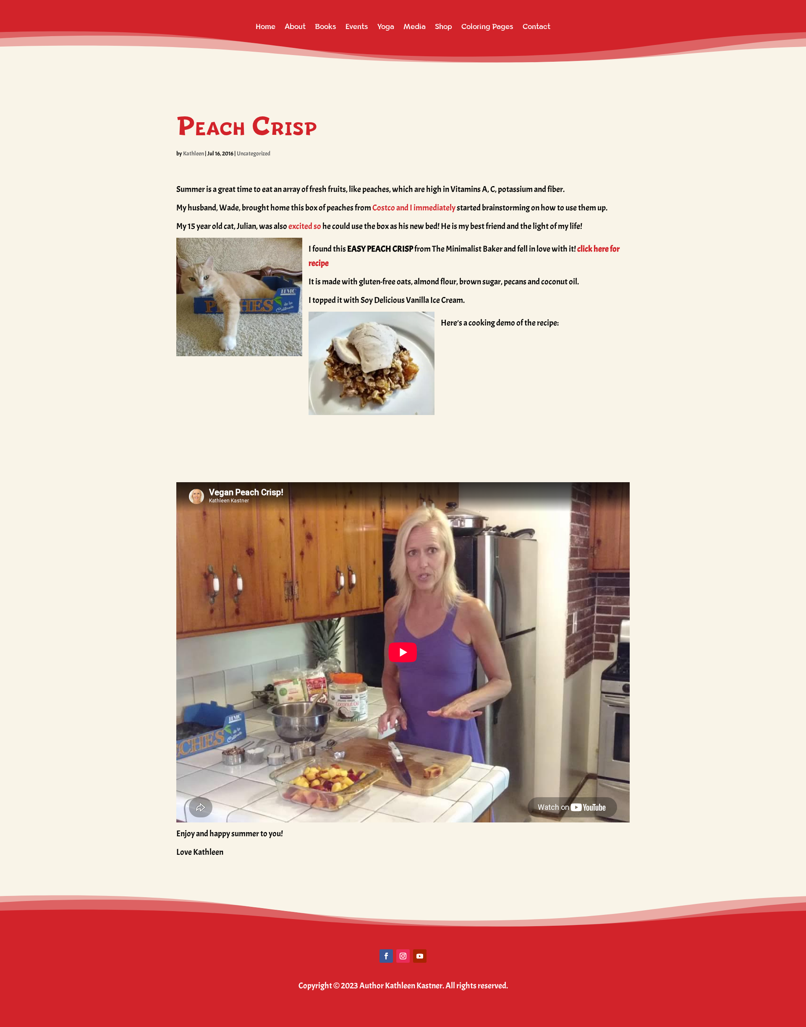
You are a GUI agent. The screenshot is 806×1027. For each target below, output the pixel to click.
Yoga (385, 26)
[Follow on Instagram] (403, 956)
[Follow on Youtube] (420, 956)
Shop (443, 26)
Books (325, 26)
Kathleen (193, 153)
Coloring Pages (487, 26)
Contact (536, 26)
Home (265, 26)
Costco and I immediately (413, 207)
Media (414, 26)
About (295, 26)
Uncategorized (253, 153)
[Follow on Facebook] (386, 956)
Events (356, 26)
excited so (304, 226)
